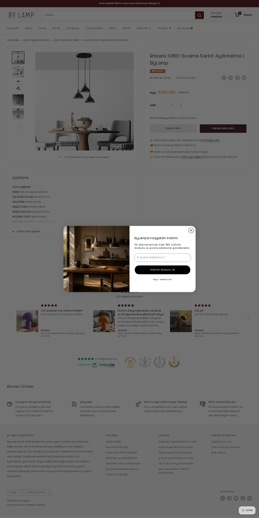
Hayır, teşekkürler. (162, 279)
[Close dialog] (191, 230)
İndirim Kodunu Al (162, 269)
